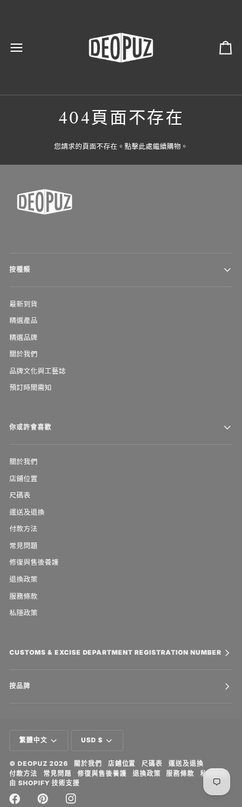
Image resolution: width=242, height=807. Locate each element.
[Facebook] (14, 798)
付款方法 (23, 528)
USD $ (92, 740)
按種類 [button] (20, 270)
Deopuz (33, 764)
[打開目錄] (27, 47)
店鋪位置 (23, 478)
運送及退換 (27, 512)
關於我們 (23, 354)
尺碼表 (20, 495)
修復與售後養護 (34, 562)
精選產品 (23, 320)
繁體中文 (33, 740)
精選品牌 (23, 337)
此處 (146, 146)
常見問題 (23, 545)
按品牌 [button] (20, 686)
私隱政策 (23, 612)
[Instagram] (71, 798)
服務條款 (23, 596)
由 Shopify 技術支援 (44, 783)
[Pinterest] (43, 798)
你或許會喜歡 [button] (30, 427)
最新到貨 (23, 304)
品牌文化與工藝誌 (37, 371)
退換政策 (23, 579)
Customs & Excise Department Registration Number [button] (115, 652)
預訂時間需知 (30, 387)
